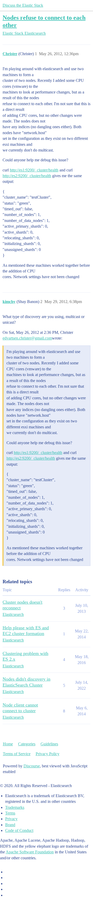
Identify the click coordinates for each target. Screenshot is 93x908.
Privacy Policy (47, 754)
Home (8, 744)
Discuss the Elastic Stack (23, 5)
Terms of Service (16, 754)
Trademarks (14, 807)
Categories (26, 744)
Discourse (32, 766)
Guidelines (49, 744)
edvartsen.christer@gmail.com (27, 338)
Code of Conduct (19, 830)
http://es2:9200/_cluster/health (27, 176)
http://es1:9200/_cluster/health (34, 170)
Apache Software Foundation (30, 852)
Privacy (11, 819)
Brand (10, 825)
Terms (10, 813)
